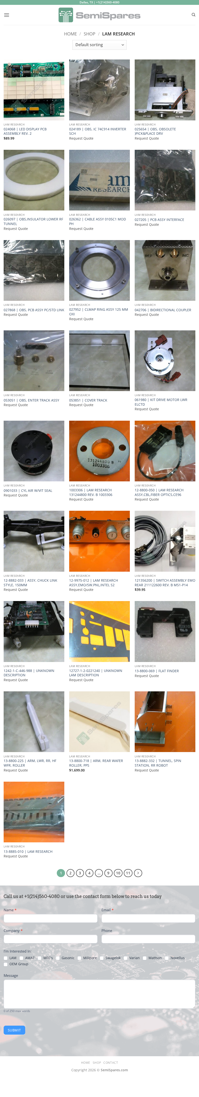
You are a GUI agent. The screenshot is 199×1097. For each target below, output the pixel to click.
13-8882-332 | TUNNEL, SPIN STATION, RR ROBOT (158, 763)
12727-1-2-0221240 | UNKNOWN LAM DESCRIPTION (95, 673)
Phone (106, 930)
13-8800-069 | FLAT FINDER (157, 671)
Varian (134, 958)
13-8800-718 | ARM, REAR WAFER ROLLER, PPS (96, 763)
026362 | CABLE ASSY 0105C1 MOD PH (97, 221)
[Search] (193, 14)
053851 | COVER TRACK (88, 400)
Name (10, 909)
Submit (14, 1030)
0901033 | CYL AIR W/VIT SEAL (28, 490)
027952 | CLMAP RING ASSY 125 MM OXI (98, 311)
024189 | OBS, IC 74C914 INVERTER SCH (97, 131)
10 (118, 873)
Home (70, 34)
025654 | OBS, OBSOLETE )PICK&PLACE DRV (155, 131)
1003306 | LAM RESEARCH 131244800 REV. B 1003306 (90, 492)
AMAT (29, 958)
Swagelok (113, 958)
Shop (89, 34)
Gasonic (68, 958)
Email (107, 909)
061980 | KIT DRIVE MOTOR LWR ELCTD (161, 402)
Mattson (155, 958)
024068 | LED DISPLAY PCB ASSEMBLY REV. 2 (25, 131)
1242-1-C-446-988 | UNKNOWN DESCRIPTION (29, 673)
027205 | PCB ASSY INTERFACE (159, 220)
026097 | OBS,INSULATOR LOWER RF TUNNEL (33, 221)
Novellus (177, 958)
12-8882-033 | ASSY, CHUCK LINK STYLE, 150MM (30, 582)
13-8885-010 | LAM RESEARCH (28, 851)
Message (11, 975)
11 (128, 873)
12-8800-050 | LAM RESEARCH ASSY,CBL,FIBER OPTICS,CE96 (159, 492)
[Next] (138, 873)
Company (13, 930)
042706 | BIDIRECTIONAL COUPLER (163, 310)
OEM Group (18, 964)
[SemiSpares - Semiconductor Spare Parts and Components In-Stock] (99, 15)
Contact (110, 1063)
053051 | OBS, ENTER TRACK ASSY (31, 400)
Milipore (89, 958)
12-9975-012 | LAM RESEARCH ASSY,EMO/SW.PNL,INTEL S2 (93, 582)
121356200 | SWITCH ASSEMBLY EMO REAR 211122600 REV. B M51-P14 (165, 582)
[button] (6, 15)
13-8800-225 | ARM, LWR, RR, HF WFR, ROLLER (30, 763)
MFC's (47, 958)
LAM (12, 958)
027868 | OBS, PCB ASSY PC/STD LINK (34, 310)
